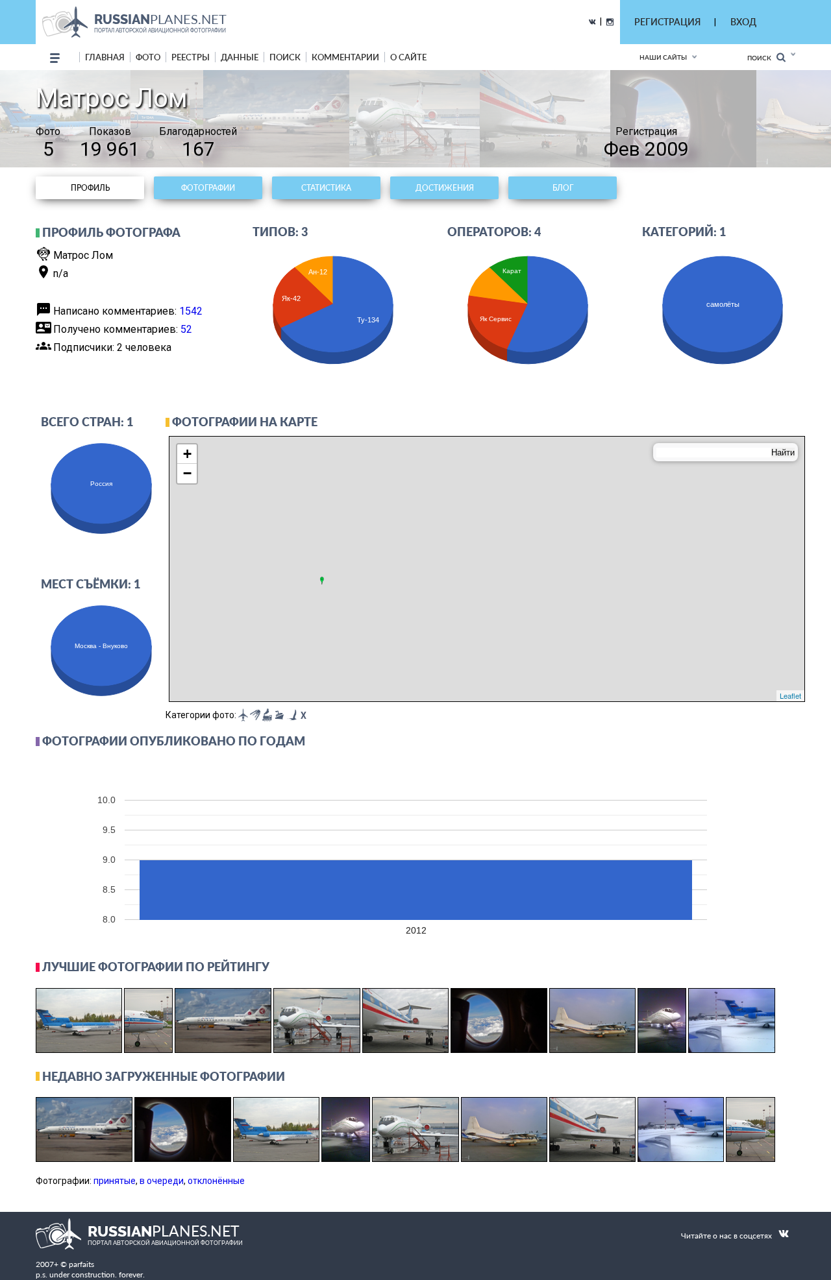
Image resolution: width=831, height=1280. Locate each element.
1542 (191, 311)
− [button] (187, 473)
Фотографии (208, 188)
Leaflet (790, 695)
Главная (105, 57)
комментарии (345, 57)
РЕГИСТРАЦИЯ (667, 21)
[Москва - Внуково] (322, 581)
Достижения (445, 188)
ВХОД (743, 21)
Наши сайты (663, 57)
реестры (190, 57)
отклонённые (216, 1181)
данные (239, 57)
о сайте (408, 57)
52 (186, 329)
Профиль (90, 188)
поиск (285, 57)
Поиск (761, 58)
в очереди (162, 1181)
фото (148, 57)
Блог (562, 188)
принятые (114, 1181)
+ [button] (187, 454)
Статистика (326, 188)
